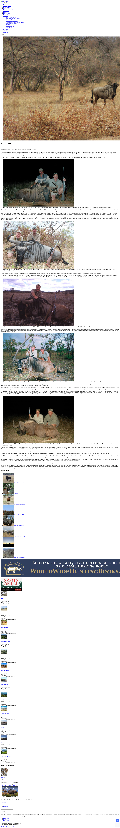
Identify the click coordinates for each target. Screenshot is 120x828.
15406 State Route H (5, 655)
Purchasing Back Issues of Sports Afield (15, 22)
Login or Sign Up (7, 818)
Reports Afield (6, 7)
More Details (3, 802)
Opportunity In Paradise (5, 742)
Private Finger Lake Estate (6, 756)
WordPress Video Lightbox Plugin (8, 826)
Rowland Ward (6, 13)
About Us (5, 32)
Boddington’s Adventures (9, 9)
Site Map (5, 819)
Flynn (2, 598)
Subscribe (5, 29)
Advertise (5, 30)
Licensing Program (10, 26)
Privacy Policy (4, 785)
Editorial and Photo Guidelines (13, 18)
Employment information (11, 23)
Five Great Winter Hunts (19, 557)
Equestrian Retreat (4, 627)
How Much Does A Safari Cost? (21, 536)
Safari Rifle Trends (18, 547)
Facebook (5, 806)
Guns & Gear (6, 8)
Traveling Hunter (7, 6)
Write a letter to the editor (11, 17)
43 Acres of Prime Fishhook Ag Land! (8, 612)
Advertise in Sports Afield (12, 21)
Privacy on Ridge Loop (5, 641)
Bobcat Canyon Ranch (5, 670)
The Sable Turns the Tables (20, 482)
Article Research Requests (12, 24)
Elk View (2, 727)
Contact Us (5, 16)
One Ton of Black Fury (19, 525)
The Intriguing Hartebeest (19, 504)
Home (4, 4)
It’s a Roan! (16, 493)
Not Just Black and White (19, 514)
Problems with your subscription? (13, 19)
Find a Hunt (6, 11)
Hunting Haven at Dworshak (6, 698)
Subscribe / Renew (10, 27)
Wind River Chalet (4, 684)
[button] (4, 2)
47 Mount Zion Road (5, 713)
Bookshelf (5, 12)
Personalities (6, 14)
